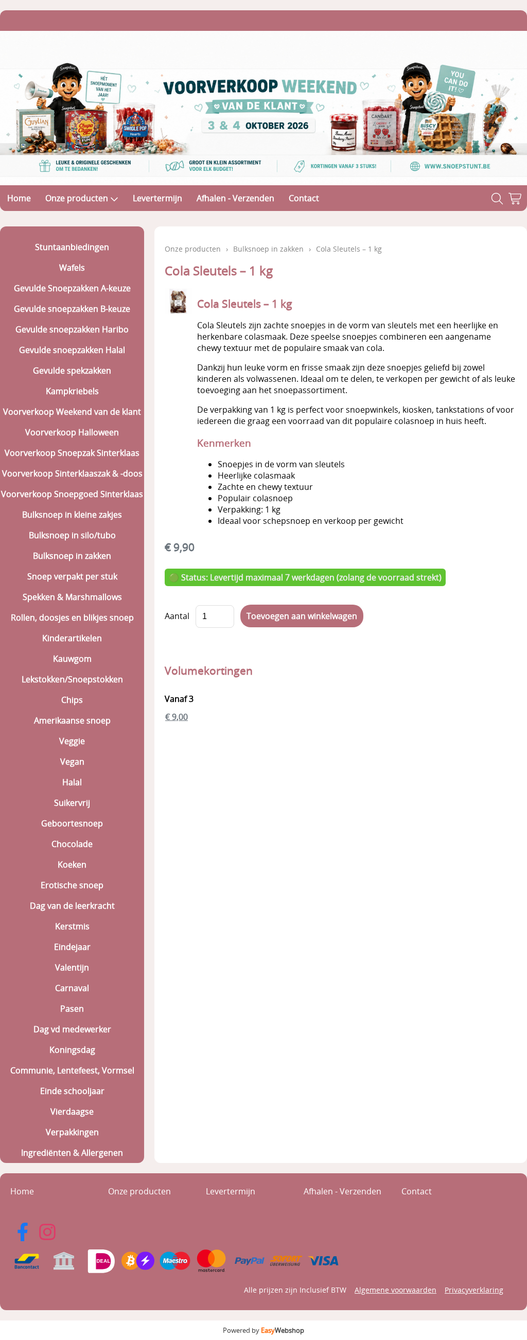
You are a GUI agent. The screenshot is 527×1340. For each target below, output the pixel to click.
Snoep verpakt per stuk (72, 576)
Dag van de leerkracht (72, 905)
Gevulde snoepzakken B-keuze (72, 308)
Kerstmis (72, 926)
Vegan (72, 761)
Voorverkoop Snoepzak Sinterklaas (72, 453)
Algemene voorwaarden (395, 1290)
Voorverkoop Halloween (72, 432)
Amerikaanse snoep (72, 720)
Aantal (177, 616)
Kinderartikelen (72, 638)
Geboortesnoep (72, 823)
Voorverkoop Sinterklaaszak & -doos (72, 473)
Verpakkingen (72, 1132)
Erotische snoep (72, 885)
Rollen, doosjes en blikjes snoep (72, 617)
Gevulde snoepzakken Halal (72, 350)
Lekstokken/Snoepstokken (72, 679)
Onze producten (76, 198)
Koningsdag (72, 1049)
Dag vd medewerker (72, 1029)
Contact (304, 198)
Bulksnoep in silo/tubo (72, 535)
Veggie (72, 741)
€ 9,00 (176, 716)
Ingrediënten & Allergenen (72, 1152)
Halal (72, 782)
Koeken (72, 864)
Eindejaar (72, 947)
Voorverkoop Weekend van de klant (72, 411)
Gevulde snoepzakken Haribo (72, 329)
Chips (72, 700)
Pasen (72, 1008)
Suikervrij (72, 802)
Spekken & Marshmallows (72, 597)
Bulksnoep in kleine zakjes (72, 514)
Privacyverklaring (474, 1290)
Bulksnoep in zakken (72, 555)
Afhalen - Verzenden (235, 198)
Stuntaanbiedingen (72, 247)
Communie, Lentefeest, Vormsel (72, 1070)
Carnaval (72, 988)
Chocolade (72, 844)
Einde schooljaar (72, 1091)
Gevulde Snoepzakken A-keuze (72, 288)
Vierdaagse (72, 1111)
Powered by (263, 1330)
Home (19, 198)
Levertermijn (157, 198)
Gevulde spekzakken (72, 370)
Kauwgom (72, 658)
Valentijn (72, 967)
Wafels (72, 267)
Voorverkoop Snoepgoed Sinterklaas (72, 494)
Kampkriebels (72, 391)
